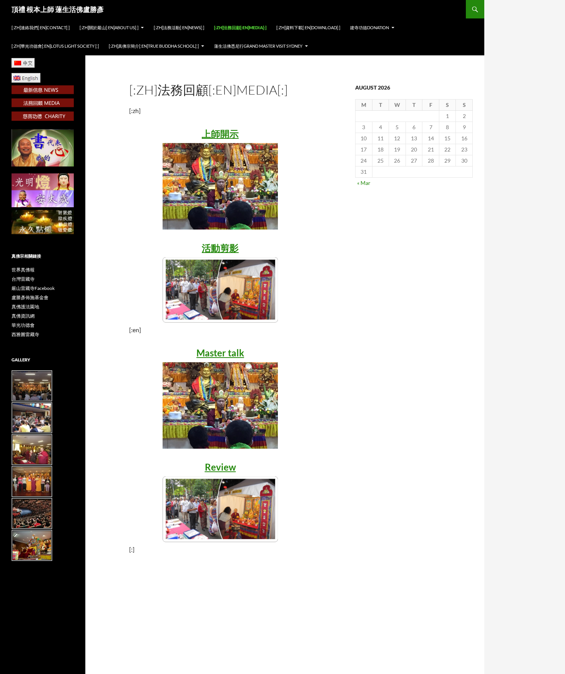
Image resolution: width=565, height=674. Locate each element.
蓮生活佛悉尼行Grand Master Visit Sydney (258, 45)
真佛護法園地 (25, 307)
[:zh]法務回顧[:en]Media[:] (240, 27)
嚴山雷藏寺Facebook (33, 288)
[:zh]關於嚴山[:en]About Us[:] (109, 27)
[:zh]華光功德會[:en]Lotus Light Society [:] (55, 45)
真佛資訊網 (23, 316)
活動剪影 (220, 247)
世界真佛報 (23, 270)
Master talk (220, 352)
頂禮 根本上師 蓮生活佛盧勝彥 (58, 9)
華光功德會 (23, 325)
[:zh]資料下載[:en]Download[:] (308, 27)
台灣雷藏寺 (23, 279)
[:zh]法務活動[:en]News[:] (179, 27)
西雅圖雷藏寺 (25, 334)
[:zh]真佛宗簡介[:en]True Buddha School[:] (154, 45)
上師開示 (220, 133)
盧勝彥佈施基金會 (30, 297)
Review (220, 467)
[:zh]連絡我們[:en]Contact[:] (41, 27)
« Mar (364, 183)
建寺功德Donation (369, 27)
